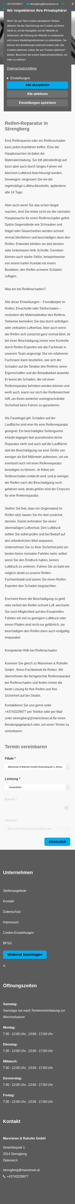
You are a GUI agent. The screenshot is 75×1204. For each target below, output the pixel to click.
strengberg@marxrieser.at (44, 4)
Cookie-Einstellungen (18, 932)
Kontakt (8, 901)
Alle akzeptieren (37, 85)
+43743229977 (14, 4)
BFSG (7, 943)
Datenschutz (12, 911)
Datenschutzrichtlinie (22, 68)
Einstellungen (20, 78)
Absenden (57, 842)
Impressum (11, 922)
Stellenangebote (14, 890)
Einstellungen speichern (37, 103)
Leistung (12, 779)
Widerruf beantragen (24, 955)
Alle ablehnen (37, 94)
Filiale (10, 758)
